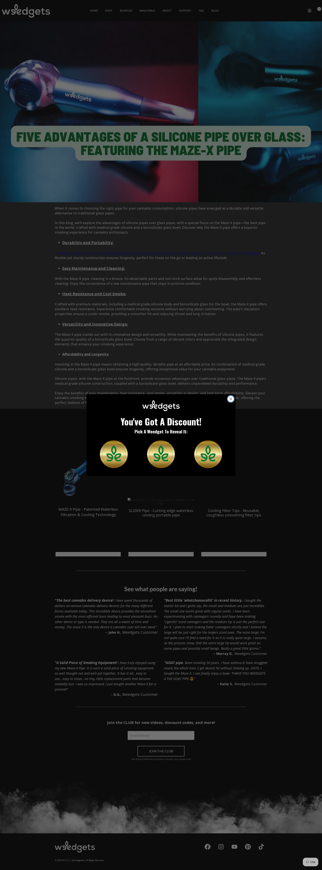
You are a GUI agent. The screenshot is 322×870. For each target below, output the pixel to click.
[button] (114, 454)
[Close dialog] (231, 399)
